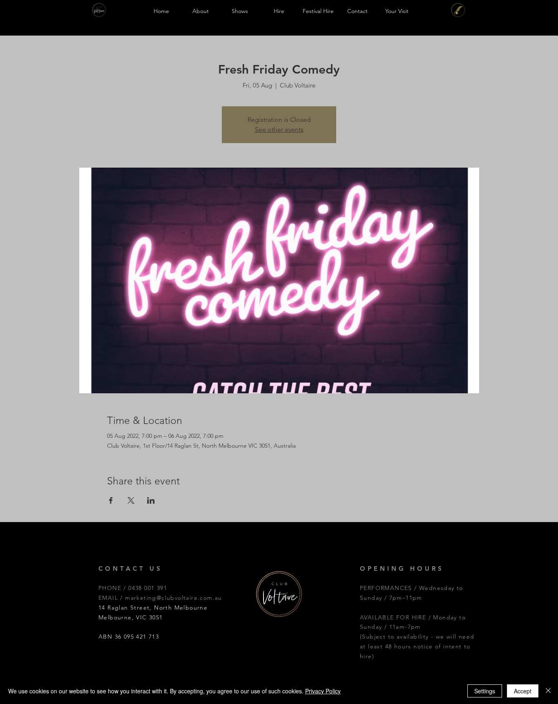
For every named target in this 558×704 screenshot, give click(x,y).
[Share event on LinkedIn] (151, 500)
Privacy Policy (323, 691)
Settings (484, 691)
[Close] (548, 690)
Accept (522, 691)
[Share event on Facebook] (111, 500)
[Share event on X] (131, 500)
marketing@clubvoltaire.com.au (173, 597)
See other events (279, 129)
